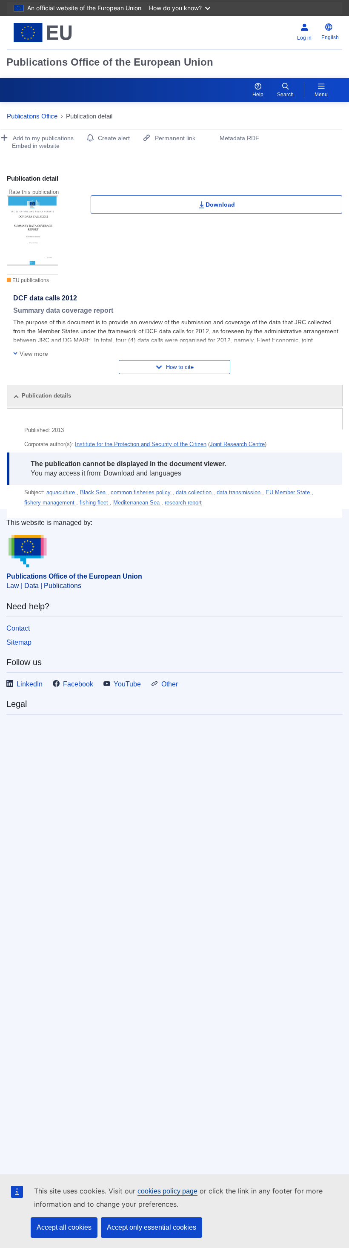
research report (183, 502)
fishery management (50, 502)
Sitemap (18, 642)
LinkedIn (30, 684)
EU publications (30, 280)
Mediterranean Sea (137, 502)
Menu (321, 95)
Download (220, 204)
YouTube (127, 684)
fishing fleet (95, 502)
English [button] (330, 37)
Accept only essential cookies (151, 1227)
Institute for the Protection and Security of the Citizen (140, 444)
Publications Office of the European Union (109, 62)
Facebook (78, 684)
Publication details (46, 395)
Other (169, 684)
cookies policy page (167, 1191)
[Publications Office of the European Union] (65, 32)
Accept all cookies (64, 1227)
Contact (18, 628)
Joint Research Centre (237, 444)
